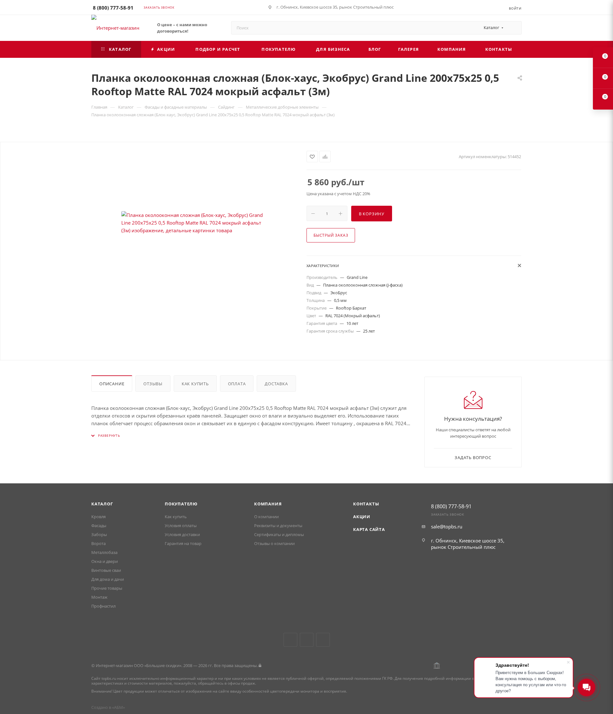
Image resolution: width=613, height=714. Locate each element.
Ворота (98, 543)
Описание (111, 384)
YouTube (307, 640)
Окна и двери (104, 561)
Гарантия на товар (183, 543)
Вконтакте (290, 640)
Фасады (98, 525)
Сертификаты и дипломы (279, 534)
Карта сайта (369, 529)
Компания (268, 504)
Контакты (366, 504)
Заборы (99, 534)
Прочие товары (106, 588)
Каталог (102, 504)
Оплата (237, 384)
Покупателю (181, 504)
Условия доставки (182, 534)
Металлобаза (104, 552)
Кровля (98, 516)
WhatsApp (323, 640)
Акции (361, 516)
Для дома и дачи (107, 579)
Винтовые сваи (106, 570)
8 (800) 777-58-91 (113, 7)
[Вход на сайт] (260, 665)
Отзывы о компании (274, 543)
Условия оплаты (181, 525)
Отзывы (153, 384)
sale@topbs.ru (446, 526)
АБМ (118, 707)
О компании (266, 516)
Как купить (195, 384)
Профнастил (103, 606)
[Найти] (514, 28)
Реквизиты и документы (278, 525)
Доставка (276, 384)
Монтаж (99, 597)
